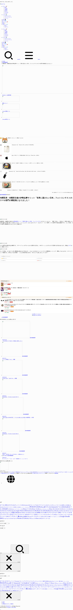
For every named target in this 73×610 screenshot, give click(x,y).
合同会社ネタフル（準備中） (8, 603)
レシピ (59, 514)
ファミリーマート (8, 17)
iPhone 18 (35, 509)
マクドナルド (55, 512)
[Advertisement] (34, 129)
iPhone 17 (27, 509)
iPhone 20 (47, 509)
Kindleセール (28, 583)
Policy (3, 602)
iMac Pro (9, 512)
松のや (6, 11)
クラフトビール (43, 505)
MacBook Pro (51, 510)
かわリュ (6, 26)
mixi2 (33, 518)
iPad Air (5, 510)
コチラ (69, 245)
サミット (57, 516)
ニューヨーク (58, 505)
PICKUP (35, 507)
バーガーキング (65, 512)
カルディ (33, 516)
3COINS (45, 516)
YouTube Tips (13, 518)
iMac (59, 510)
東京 (16, 507)
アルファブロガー (12, 472)
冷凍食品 (26, 516)
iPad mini (12, 510)
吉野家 (6, 9)
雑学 (8, 509)
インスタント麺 (16, 516)
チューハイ (19, 505)
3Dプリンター (46, 518)
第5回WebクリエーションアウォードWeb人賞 (25, 472)
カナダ (11, 505)
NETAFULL (8, 606)
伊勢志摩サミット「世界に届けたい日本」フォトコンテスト (27, 221)
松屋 (5, 7)
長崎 (19, 507)
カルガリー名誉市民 (10, 473)
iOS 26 (60, 509)
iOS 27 (66, 509)
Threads (21, 518)
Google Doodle (59, 589)
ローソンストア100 (42, 514)
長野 (64, 505)
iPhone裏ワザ (46, 507)
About (3, 601)
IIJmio (38, 518)
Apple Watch (21, 510)
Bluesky (28, 518)
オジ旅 (33, 473)
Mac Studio (3, 512)
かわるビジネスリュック (40, 473)
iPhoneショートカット (17, 509)
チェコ (50, 505)
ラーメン (4, 516)
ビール (4, 505)
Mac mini (64, 510)
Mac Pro (70, 510)
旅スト (6, 25)
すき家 (6, 8)
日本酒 (68, 505)
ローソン (6, 18)
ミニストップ (23, 507)
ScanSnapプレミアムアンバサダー (51, 472)
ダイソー (39, 516)
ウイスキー (11, 507)
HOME (3, 61)
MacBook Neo (4, 507)
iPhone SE (53, 509)
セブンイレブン (8, 15)
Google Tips (7, 518)
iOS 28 (28, 507)
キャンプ (52, 514)
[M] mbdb (14, 607)
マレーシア (34, 505)
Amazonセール (58, 507)
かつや (6, 13)
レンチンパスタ (67, 514)
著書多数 (56, 473)
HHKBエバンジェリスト (39, 472)
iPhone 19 (42, 509)
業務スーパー (52, 516)
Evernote (27, 505)
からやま (6, 12)
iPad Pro (5, 585)
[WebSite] (10, 483)
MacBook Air (40, 510)
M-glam (9, 607)
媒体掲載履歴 (5, 62)
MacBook (30, 510)
